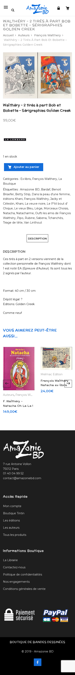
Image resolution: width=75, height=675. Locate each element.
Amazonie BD (30, 189)
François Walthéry (36, 199)
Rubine (30, 218)
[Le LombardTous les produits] (15, 139)
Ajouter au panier (26, 167)
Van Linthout (33, 222)
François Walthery (47, 35)
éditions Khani (13, 199)
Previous (7, 383)
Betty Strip (22, 194)
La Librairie (10, 560)
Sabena (41, 218)
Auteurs (24, 35)
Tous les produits (14, 535)
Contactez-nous (14, 567)
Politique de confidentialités (22, 574)
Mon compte (12, 506)
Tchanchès (55, 218)
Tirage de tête (13, 222)
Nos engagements (16, 581)
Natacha (9, 213)
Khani (19, 203)
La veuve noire (35, 203)
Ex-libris (25, 179)
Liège (38, 208)
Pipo (20, 218)
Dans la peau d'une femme (51, 194)
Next (68, 383)
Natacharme (25, 213)
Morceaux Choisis (56, 208)
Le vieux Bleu (23, 208)
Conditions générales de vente (24, 589)
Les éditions (11, 520)
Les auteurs (11, 527)
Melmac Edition (52, 374)
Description (37, 238)
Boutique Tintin (13, 513)
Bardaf (45, 189)
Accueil (8, 35)
